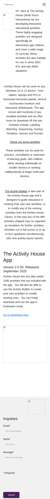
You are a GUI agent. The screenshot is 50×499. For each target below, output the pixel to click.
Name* (7, 439)
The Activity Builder (16, 191)
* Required (9, 473)
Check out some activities (25, 141)
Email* (6, 425)
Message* (8, 452)
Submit (11, 495)
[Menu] (44, 4)
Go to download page (16, 314)
